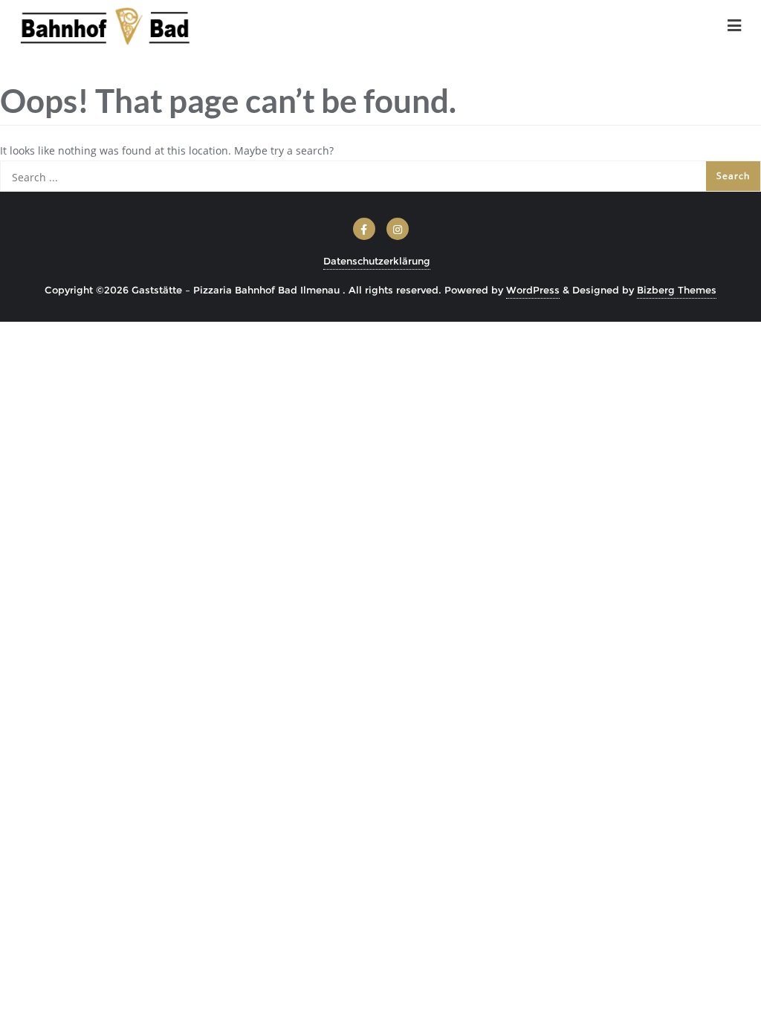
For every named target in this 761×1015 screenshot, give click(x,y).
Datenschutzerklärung (376, 261)
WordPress (533, 290)
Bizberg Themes (676, 290)
